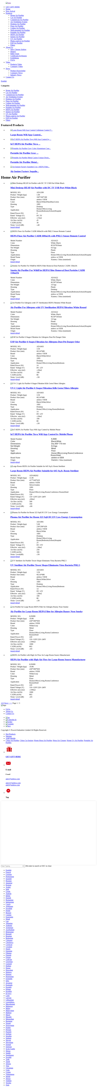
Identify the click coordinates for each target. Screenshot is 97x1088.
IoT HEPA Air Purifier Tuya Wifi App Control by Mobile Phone (41, 434)
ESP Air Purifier (16, 43)
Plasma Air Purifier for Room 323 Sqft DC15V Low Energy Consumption (46, 517)
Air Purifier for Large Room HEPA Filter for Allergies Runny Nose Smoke (46, 611)
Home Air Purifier (17, 15)
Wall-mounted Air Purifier (20, 30)
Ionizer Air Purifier (17, 37)
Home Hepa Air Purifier (43, 740)
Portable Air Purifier (17, 32)
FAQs (12, 60)
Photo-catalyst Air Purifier (20, 41)
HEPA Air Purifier (17, 35)
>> (11, 703)
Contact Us (10, 77)
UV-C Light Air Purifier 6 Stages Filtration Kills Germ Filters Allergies (44, 388)
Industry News (15, 75)
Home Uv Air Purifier (75, 740)
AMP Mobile (10, 738)
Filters (12, 45)
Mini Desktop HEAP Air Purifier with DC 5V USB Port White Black (43, 187)
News (8, 69)
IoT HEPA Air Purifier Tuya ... (25, 144)
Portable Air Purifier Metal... (24, 162)
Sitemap (9, 736)
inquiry (13, 227)
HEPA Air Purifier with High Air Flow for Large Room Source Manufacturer (47, 659)
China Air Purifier (12, 740)
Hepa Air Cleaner (59, 740)
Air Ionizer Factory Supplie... (24, 171)
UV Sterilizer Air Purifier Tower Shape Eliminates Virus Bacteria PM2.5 (45, 565)
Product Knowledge (17, 71)
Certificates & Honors (18, 56)
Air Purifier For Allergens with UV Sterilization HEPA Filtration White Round (48, 307)
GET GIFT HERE (13, 7)
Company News (16, 73)
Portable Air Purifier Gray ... (24, 153)
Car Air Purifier (16, 18)
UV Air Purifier (16, 39)
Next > (7, 703)
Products (9, 13)
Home (8, 9)
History (13, 52)
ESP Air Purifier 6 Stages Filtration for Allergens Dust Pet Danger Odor (45, 341)
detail (18, 227)
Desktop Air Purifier (18, 24)
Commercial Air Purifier (19, 20)
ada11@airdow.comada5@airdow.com (13, 784)
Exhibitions (14, 58)
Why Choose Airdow (18, 49)
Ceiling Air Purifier (17, 28)
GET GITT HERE (13, 757)
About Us (9, 47)
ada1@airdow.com (13, 779)
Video (8, 62)
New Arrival (10, 11)
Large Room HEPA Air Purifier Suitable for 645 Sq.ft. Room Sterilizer (44, 471)
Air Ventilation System (18, 22)
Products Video (16, 64)
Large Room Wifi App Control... (26, 135)
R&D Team (14, 54)
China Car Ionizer (26, 740)
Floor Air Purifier (16, 26)
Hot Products (10, 734)
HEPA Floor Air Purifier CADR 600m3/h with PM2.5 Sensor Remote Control (48, 236)
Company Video (16, 66)
